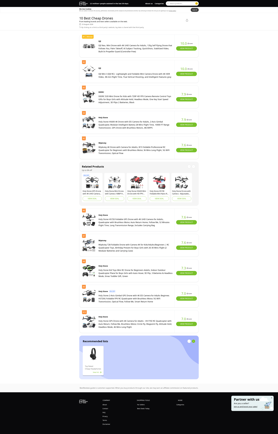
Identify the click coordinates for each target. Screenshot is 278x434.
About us (149, 3)
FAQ (104, 412)
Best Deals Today (143, 408)
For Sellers (141, 405)
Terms (105, 420)
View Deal (92, 198)
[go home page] (83, 3)
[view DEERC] (88, 96)
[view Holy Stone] (88, 122)
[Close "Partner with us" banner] (271, 398)
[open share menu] (187, 20)
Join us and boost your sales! (245, 406)
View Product (186, 48)
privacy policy (172, 11)
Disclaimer (106, 424)
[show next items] (193, 341)
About (105, 405)
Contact (105, 408)
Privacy (105, 416)
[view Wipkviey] (88, 147)
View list (96, 372)
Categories (159, 3)
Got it (194, 10)
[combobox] (182, 3)
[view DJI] (88, 46)
